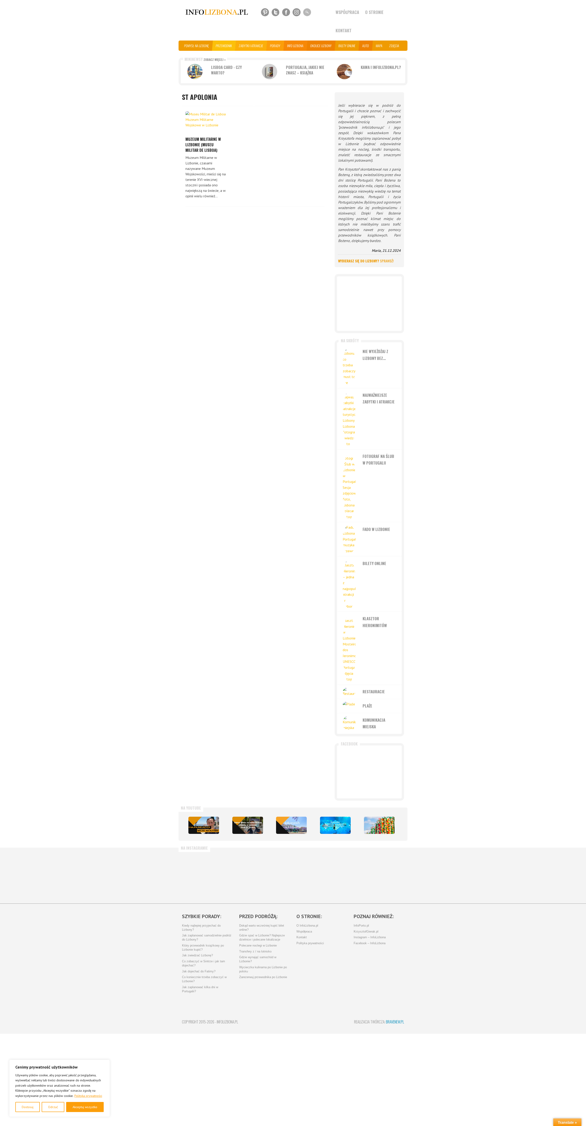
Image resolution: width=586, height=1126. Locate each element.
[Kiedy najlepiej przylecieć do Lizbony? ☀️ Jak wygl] (236, 875)
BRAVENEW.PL (395, 1022)
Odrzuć (53, 1107)
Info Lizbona (295, 45)
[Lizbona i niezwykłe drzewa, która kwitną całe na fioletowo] (291, 825)
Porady (275, 45)
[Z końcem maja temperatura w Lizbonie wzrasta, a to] (383, 875)
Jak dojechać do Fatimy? (198, 971)
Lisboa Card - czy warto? (226, 70)
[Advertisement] (369, 303)
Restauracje (374, 691)
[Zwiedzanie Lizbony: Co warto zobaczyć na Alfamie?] (203, 825)
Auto (365, 45)
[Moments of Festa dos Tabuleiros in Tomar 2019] (379, 825)
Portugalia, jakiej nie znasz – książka (305, 70)
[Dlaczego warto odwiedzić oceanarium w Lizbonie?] (335, 825)
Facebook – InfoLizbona (369, 943)
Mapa (379, 45)
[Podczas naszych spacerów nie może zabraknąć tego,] (310, 875)
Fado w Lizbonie (376, 529)
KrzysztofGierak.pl (366, 931)
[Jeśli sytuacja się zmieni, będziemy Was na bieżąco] (200, 875)
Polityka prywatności (88, 1096)
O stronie (374, 12)
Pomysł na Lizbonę (196, 45)
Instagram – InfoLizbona (370, 937)
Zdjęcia (394, 45)
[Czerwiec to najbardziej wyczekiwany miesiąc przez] (346, 875)
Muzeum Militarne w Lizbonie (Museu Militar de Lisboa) (203, 144)
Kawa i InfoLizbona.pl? (381, 67)
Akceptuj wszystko (85, 1107)
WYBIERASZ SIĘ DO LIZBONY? (365, 260)
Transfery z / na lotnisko (255, 951)
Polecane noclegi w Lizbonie (258, 945)
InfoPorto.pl (361, 925)
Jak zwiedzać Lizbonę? (197, 955)
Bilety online (347, 45)
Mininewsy (205, 59)
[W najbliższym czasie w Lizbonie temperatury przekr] (273, 875)
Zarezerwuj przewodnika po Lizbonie (263, 977)
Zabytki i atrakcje (251, 45)
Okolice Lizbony (321, 45)
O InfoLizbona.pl (307, 925)
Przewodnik (224, 45)
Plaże (367, 706)
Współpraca (347, 12)
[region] (59, 1088)
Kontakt (344, 30)
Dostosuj (27, 1107)
